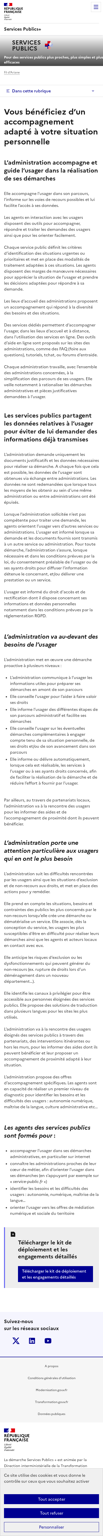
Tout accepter (51, 1499)
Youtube (48, 1341)
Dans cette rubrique (31, 91)
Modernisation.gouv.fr (52, 1390)
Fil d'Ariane (12, 72)
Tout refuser (51, 1513)
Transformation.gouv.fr (51, 1402)
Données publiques (51, 1414)
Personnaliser (51, 1527)
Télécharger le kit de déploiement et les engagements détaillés (54, 1274)
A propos (51, 1366)
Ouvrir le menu (96, 7)
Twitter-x (16, 1341)
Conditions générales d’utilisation (52, 1378)
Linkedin (32, 1341)
